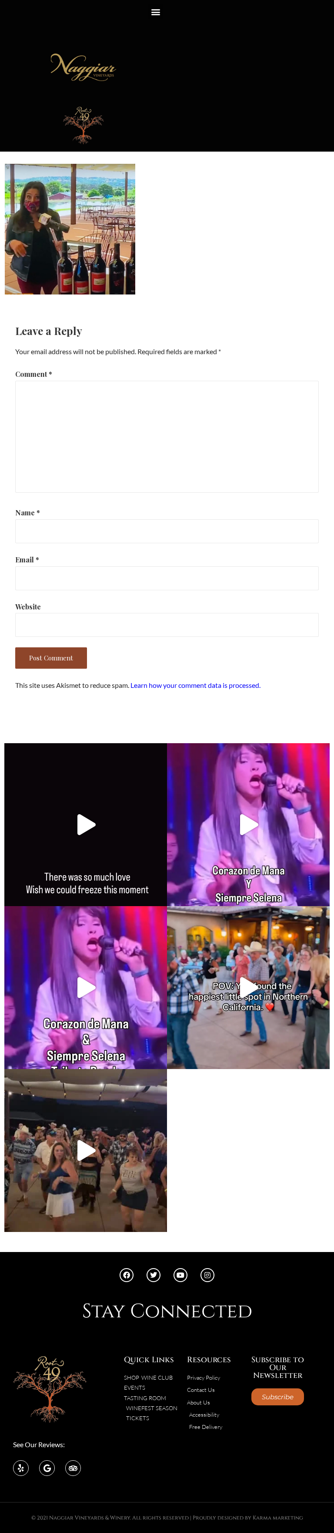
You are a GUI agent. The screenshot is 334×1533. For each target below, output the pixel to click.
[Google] (47, 1468)
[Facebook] (127, 1275)
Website (28, 606)
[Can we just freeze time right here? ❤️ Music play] (248, 987)
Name (27, 512)
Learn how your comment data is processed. (195, 685)
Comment (33, 374)
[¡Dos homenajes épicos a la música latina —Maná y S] (248, 824)
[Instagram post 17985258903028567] (85, 1150)
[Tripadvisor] (73, 1468)
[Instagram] (207, 1275)
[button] (155, 11)
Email (27, 559)
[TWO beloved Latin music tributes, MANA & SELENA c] (85, 987)
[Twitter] (153, 1275)
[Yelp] (21, 1468)
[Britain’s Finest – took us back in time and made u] (85, 824)
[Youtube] (180, 1275)
